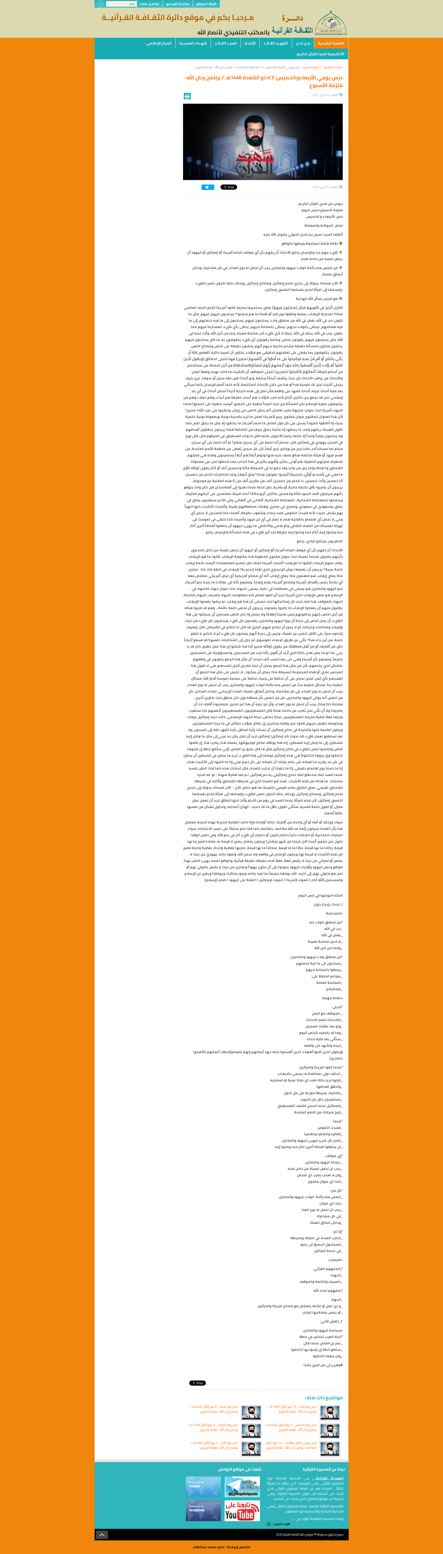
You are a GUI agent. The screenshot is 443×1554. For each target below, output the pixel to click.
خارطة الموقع (206, 4)
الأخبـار (250, 43)
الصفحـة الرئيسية (333, 67)
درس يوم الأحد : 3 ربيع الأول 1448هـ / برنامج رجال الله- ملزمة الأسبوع (214, 1445)
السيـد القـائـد (226, 43)
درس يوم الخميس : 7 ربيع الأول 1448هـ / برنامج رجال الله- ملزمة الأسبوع (291, 1427)
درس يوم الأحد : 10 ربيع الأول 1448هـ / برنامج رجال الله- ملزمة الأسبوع (292, 1409)
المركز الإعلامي (159, 43)
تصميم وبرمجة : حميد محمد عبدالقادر (221, 1547)
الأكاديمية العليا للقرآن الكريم (320, 54)
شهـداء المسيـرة (193, 43)
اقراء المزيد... (281, 1524)
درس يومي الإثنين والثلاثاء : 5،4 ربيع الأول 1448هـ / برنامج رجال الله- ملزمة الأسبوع (291, 1445)
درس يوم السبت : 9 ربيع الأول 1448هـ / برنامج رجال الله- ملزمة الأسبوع (213, 1409)
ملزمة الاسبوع (311, 67)
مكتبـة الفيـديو (177, 4)
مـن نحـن (303, 43)
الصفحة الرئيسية (331, 43)
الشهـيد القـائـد (276, 43)
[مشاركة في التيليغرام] (208, 189)
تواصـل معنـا (149, 4)
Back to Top (102, 1535)
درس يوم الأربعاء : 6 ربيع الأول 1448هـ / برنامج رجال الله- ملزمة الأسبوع (213, 1427)
